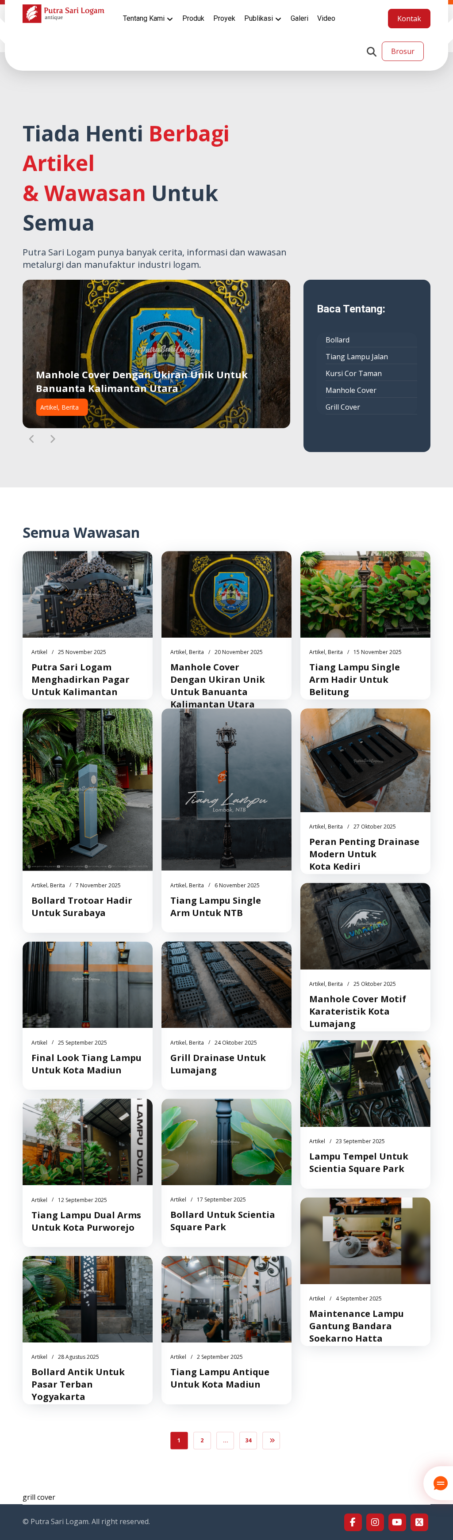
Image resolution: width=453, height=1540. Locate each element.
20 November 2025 (239, 652)
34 (248, 1440)
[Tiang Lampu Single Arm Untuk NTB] (226, 789)
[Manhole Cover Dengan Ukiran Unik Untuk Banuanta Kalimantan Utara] (226, 594)
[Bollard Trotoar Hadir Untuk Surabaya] (88, 789)
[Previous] (32, 439)
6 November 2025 (237, 885)
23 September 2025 (360, 1141)
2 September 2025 (220, 1357)
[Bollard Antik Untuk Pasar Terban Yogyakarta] (88, 1299)
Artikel (39, 652)
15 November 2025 (377, 652)
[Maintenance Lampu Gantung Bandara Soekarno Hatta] (365, 1241)
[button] (371, 52)
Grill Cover (343, 407)
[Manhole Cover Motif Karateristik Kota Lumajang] (365, 926)
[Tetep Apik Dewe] (63, 13)
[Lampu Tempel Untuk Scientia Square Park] (365, 1083)
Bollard (337, 340)
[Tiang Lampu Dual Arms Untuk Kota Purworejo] (88, 1142)
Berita (196, 652)
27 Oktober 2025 (374, 826)
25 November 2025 (82, 652)
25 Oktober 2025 (374, 984)
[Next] (52, 439)
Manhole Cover (351, 390)
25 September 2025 (82, 1042)
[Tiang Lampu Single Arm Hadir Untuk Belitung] (365, 594)
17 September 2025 (221, 1199)
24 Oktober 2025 (236, 1042)
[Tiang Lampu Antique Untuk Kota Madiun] (226, 1299)
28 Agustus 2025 (78, 1357)
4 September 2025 (359, 1298)
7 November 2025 (98, 885)
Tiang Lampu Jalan (357, 356)
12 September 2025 (82, 1200)
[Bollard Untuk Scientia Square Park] (226, 1142)
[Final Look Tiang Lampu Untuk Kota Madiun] (88, 985)
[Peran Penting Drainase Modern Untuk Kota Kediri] (365, 760)
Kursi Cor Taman (354, 373)
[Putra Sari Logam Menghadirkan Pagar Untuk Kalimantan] (88, 594)
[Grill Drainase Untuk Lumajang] (226, 984)
